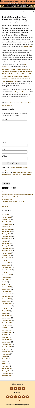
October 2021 (6, 272)
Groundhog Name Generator (17, 3)
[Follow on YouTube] (19, 396)
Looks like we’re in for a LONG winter (13, 201)
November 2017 (7, 332)
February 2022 (6, 262)
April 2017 (5, 335)
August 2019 (6, 311)
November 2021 (7, 270)
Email (4, 149)
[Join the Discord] (23, 396)
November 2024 (7, 238)
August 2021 (6, 277)
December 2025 (6, 222)
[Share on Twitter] (15, 388)
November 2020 (7, 294)
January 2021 (6, 289)
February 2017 (6, 339)
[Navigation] (2, 9)
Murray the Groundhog (17, 78)
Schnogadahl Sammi (8, 69)
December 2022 (6, 258)
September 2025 (7, 229)
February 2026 (6, 217)
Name (4, 142)
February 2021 (6, 286)
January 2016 (6, 371)
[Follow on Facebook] (8, 396)
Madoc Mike (13, 71)
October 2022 (6, 260)
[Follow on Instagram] (15, 396)
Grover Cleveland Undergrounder (12, 76)
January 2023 (6, 255)
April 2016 (5, 363)
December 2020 (6, 291)
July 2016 (5, 356)
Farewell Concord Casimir (10, 192)
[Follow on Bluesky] (27, 396)
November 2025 (7, 224)
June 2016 (5, 359)
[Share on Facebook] (11, 388)
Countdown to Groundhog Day (6, 11)
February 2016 (6, 368)
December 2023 (6, 248)
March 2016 (5, 366)
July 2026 (5, 214)
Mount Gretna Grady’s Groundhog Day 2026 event (17, 194)
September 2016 (7, 351)
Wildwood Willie (27, 74)
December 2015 (6, 373)
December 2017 (6, 330)
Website (4, 156)
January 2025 (6, 234)
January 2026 (6, 219)
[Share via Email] (23, 388)
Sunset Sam (21, 71)
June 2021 (5, 279)
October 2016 (6, 349)
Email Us (18, 401)
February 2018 (6, 325)
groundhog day (18, 102)
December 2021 (6, 267)
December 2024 (6, 236)
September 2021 (7, 274)
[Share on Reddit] (19, 388)
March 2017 (5, 337)
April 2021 (5, 284)
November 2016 (7, 347)
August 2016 (6, 354)
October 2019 (6, 308)
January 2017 (6, 342)
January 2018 (6, 327)
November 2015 (7, 375)
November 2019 (7, 306)
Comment (5, 119)
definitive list (28, 46)
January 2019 (6, 318)
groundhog (9, 102)
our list (15, 92)
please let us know (23, 92)
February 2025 (6, 231)
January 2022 (6, 265)
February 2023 (6, 253)
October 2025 (6, 226)
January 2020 (6, 301)
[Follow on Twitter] (11, 396)
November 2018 (7, 323)
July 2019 (5, 313)
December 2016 (6, 344)
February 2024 (6, 243)
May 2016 (5, 361)
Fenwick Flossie (13, 81)
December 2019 (6, 303)
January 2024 (6, 246)
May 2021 (5, 282)
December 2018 (6, 320)
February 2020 (6, 298)
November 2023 (7, 250)
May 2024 (5, 241)
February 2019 (6, 315)
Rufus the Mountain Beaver (13, 74)
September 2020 (7, 296)
